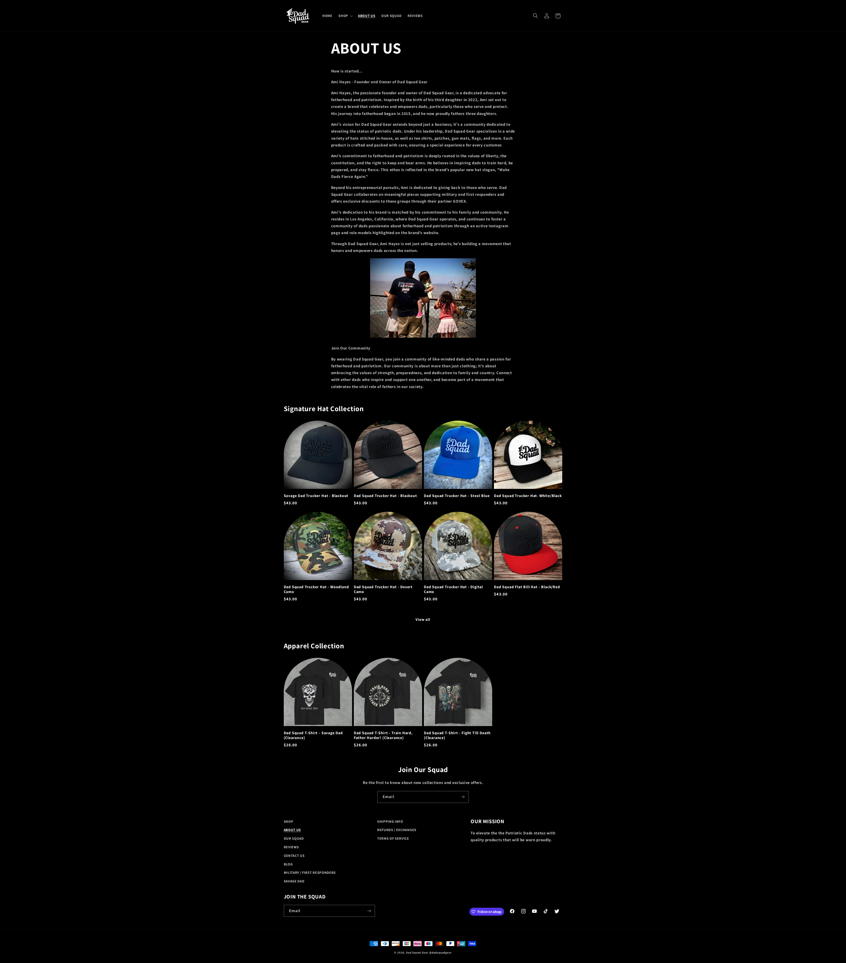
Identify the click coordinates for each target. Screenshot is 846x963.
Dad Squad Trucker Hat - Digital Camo (453, 589)
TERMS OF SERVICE (393, 838)
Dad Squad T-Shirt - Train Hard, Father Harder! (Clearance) (383, 735)
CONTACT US (294, 855)
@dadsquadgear (440, 952)
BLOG (288, 864)
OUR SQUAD (294, 838)
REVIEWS (291, 847)
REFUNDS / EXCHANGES (396, 830)
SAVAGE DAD (294, 881)
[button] (345, 16)
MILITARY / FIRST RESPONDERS (310, 872)
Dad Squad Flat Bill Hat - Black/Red (527, 586)
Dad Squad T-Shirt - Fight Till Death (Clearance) (457, 735)
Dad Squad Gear (417, 952)
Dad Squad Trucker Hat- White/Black (528, 495)
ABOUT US (292, 830)
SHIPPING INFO (390, 821)
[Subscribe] (462, 797)
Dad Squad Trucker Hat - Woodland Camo (316, 589)
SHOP (288, 821)
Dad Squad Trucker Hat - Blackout (385, 495)
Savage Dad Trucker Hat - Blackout (316, 495)
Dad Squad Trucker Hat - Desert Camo (383, 589)
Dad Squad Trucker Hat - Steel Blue (457, 495)
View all (423, 619)
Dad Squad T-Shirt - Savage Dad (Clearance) (313, 735)
